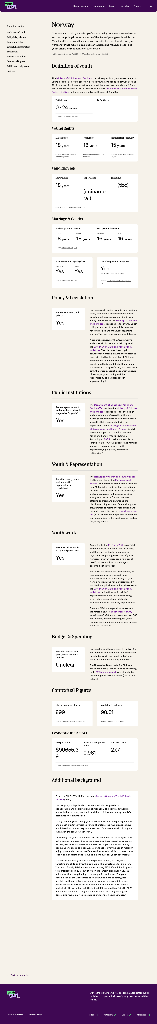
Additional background (18, 66)
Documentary (80, 6)
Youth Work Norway (121, 611)
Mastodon (141, 1015)
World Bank (65, 766)
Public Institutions (16, 42)
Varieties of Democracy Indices (73, 721)
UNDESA (69, 248)
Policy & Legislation (16, 37)
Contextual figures (16, 61)
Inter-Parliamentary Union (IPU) (72, 207)
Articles (125, 6)
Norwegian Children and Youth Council (114, 476)
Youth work (12, 51)
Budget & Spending (16, 56)
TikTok (91, 1015)
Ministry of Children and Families (74, 78)
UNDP (72, 766)
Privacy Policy (35, 1014)
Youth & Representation (18, 46)
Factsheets (98, 6)
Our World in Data (81, 766)
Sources (11, 71)
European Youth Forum (115, 721)
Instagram (108, 1015)
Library (113, 6)
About (137, 6)
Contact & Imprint (15, 1014)
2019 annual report (106, 672)
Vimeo (125, 1015)
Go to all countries (20, 975)
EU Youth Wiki (115, 545)
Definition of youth (16, 32)
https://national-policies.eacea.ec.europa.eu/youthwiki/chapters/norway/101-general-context (93, 961)
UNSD (63, 248)
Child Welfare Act (67, 117)
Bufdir (107, 439)
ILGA (75, 248)
